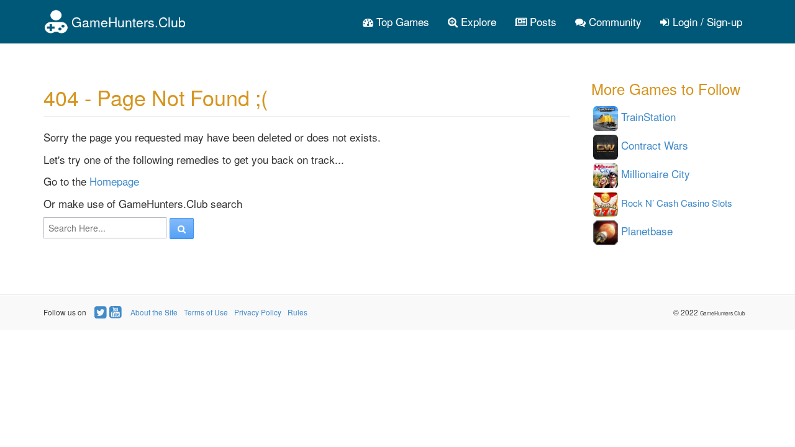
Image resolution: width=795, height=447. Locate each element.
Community (614, 21)
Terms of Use (206, 312)
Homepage (114, 181)
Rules (297, 312)
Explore (477, 21)
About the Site (154, 312)
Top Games (401, 21)
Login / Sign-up (706, 21)
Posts (541, 21)
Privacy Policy (257, 312)
